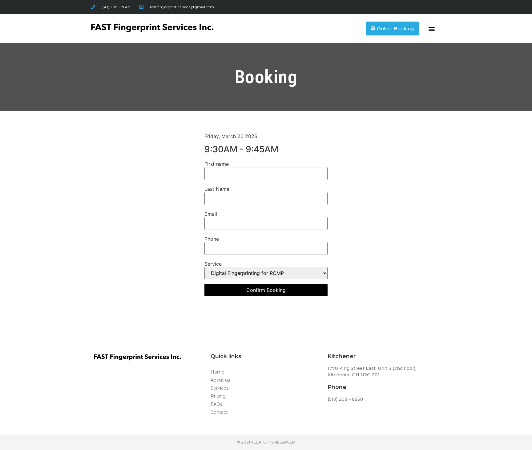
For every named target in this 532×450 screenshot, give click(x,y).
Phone (211, 238)
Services (219, 388)
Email (210, 213)
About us (220, 380)
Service (213, 263)
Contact (219, 412)
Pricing (218, 396)
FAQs (216, 404)
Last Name (216, 188)
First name (216, 164)
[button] (432, 28)
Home (217, 372)
